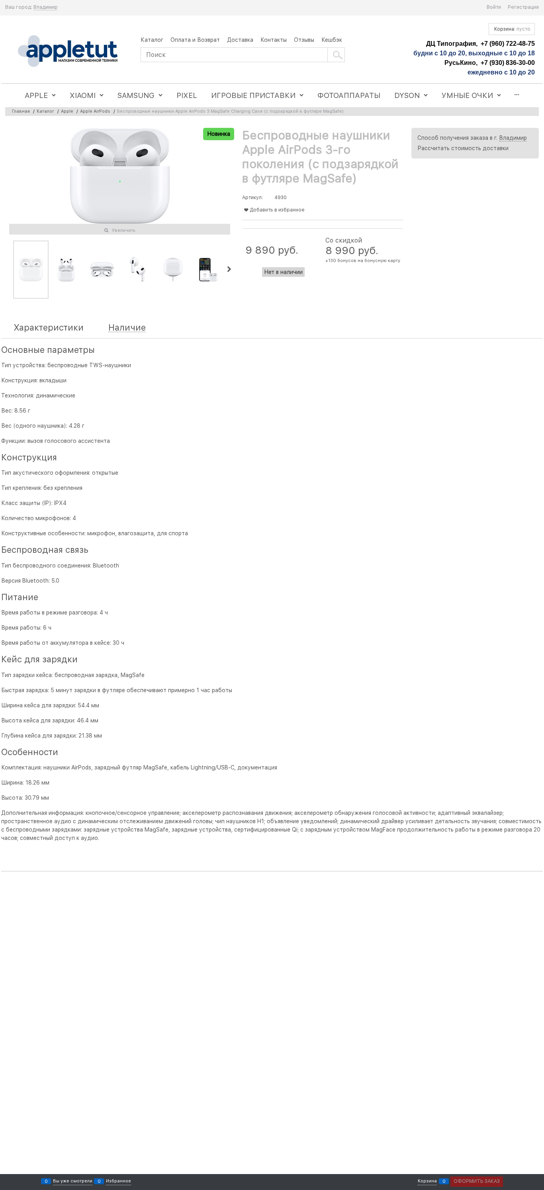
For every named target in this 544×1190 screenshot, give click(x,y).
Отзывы (304, 40)
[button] (229, 269)
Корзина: (511, 29)
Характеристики (49, 327)
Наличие (127, 327)
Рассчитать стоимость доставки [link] (463, 148)
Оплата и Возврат (195, 40)
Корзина (427, 1181)
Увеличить (123, 230)
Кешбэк (331, 40)
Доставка (240, 40)
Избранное (118, 1181)
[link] (45, 7)
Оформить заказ (477, 1181)
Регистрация (523, 7)
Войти (494, 7)
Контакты (273, 40)
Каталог (152, 40)
